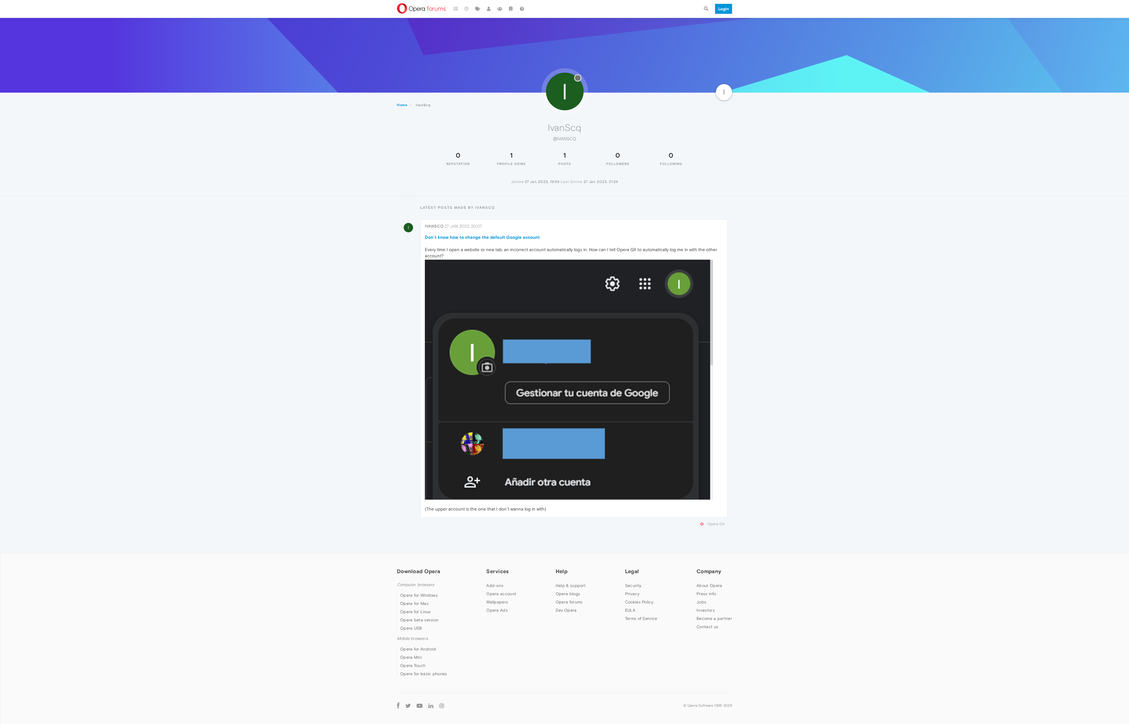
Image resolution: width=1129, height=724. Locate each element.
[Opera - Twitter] (408, 705)
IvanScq (434, 226)
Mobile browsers (412, 638)
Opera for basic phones (423, 673)
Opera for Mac (414, 603)
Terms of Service (641, 618)
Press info (706, 593)
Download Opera (418, 571)
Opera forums (569, 602)
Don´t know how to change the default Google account (482, 237)
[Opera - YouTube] (419, 705)
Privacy (632, 593)
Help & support (571, 585)
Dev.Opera (566, 610)
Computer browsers (415, 584)
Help (561, 571)
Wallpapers (497, 602)
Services (497, 571)
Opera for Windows (419, 595)
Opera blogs (568, 593)
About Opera (709, 585)
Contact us (707, 626)
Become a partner (714, 618)
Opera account (501, 593)
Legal (632, 571)
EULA (630, 610)
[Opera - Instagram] (441, 705)
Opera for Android (418, 649)
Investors (706, 610)
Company (709, 571)
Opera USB (411, 628)
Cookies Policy (639, 602)
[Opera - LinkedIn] (430, 705)
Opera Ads (497, 610)
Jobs (701, 602)
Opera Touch (412, 665)
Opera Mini (411, 657)
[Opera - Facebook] (398, 705)
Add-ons (494, 585)
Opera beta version (419, 620)
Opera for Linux (415, 611)
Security (633, 585)
